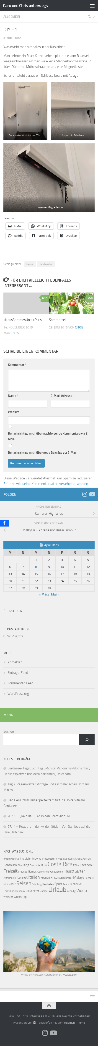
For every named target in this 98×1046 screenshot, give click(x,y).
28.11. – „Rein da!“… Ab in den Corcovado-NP (39, 816)
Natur (11, 884)
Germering (43, 871)
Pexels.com (70, 974)
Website (13, 412)
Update (44, 891)
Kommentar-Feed (21, 683)
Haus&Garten (74, 871)
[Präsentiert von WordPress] (34, 1022)
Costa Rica (60, 864)
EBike (76, 865)
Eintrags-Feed (18, 673)
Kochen (45, 877)
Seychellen (48, 884)
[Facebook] (4, 523)
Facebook (86, 865)
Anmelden (15, 662)
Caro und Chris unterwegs (25, 5)
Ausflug (87, 858)
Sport (58, 884)
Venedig (71, 891)
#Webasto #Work (65, 858)
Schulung (37, 884)
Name (13, 396)
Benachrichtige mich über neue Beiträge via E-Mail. (42, 453)
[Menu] (92, 5)
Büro (44, 865)
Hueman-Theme (74, 1022)
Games (32, 871)
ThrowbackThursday (14, 891)
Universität (32, 891)
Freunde (22, 871)
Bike (20, 865)
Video (81, 890)
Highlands (8, 877)
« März (44, 594)
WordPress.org (18, 694)
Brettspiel (35, 865)
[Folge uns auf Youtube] (92, 494)
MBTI (91, 877)
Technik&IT (77, 884)
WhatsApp (20, 896)
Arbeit (78, 858)
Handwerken (46, 264)
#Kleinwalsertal (11, 858)
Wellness (8, 897)
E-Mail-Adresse (62, 396)
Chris (15, 333)
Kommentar (17, 365)
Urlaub (57, 890)
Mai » (55, 594)
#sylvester (49, 858)
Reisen (23, 883)
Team (66, 884)
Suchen (8, 731)
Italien (34, 877)
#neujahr (25, 858)
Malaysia (80, 877)
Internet (21, 877)
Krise (54, 877)
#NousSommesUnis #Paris (22, 320)
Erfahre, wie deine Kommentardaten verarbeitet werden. (46, 483)
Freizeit (30, 264)
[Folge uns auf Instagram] (84, 494)
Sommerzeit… (59, 320)
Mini (5, 884)
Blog (26, 865)
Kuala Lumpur (65, 877)
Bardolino (10, 865)
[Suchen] (87, 739)
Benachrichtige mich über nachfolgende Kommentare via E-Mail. (48, 436)
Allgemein (11, 17)
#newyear (37, 858)
